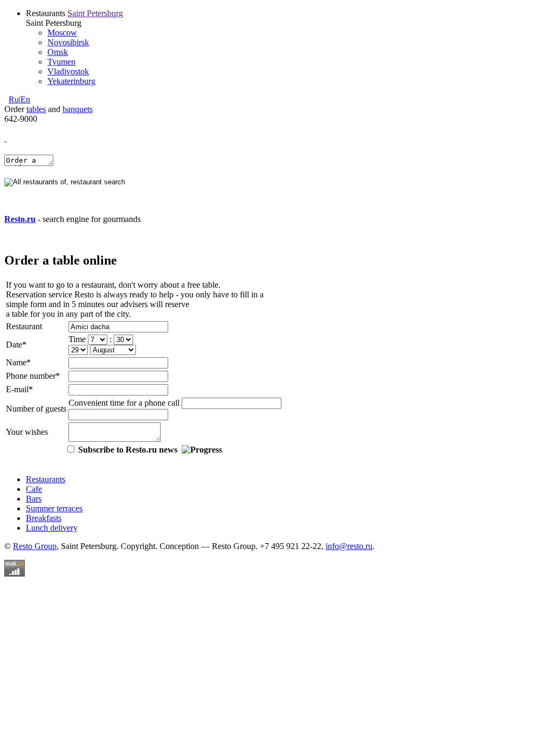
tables (36, 109)
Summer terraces (54, 508)
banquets (78, 109)
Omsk (57, 52)
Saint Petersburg (95, 13)
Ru (14, 99)
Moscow (62, 32)
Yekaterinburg (71, 81)
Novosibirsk (68, 42)
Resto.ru (20, 219)
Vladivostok (68, 71)
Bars (34, 498)
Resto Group (35, 546)
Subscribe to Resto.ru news (127, 449)
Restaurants (45, 479)
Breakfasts (43, 518)
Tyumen (61, 61)
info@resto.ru (349, 546)
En (25, 99)
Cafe (34, 489)
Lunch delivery (52, 527)
